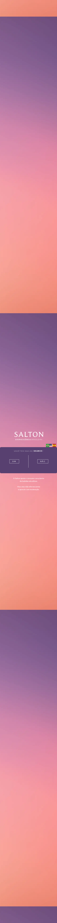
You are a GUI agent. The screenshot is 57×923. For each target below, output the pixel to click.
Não (42, 461)
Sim (14, 461)
